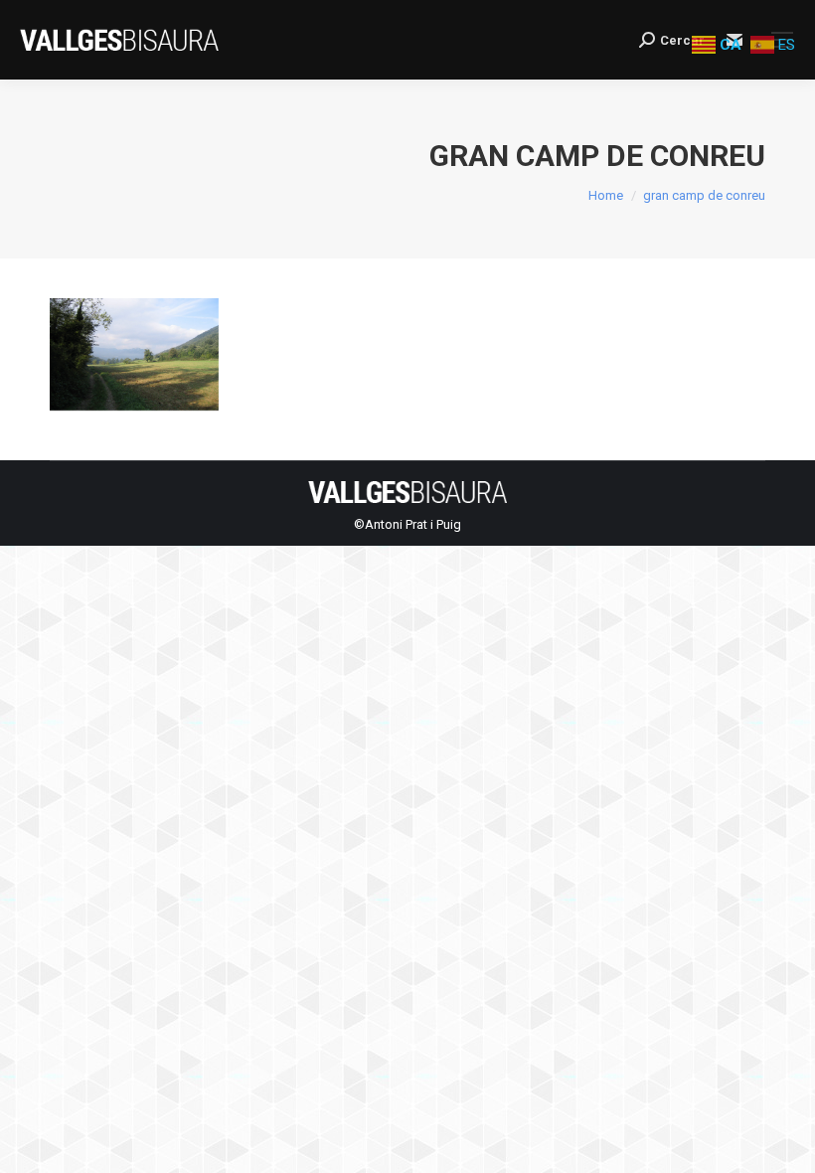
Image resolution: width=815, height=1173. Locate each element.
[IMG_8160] (134, 359)
